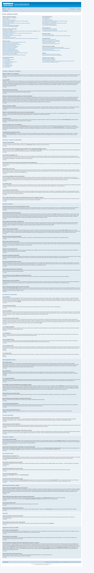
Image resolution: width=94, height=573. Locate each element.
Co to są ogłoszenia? (6, 63)
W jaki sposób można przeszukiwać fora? (49, 39)
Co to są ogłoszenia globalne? (8, 62)
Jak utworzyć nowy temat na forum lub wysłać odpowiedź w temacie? (14, 42)
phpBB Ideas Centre (61, 537)
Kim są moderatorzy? (45, 18)
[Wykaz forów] (8, 4)
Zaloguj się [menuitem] (79, 8)
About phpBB (37, 532)
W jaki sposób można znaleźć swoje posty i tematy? (51, 43)
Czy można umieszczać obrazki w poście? (10, 61)
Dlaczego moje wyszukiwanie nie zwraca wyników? (51, 40)
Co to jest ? (49, 24)
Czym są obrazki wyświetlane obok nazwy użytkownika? (12, 35)
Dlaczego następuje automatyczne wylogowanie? (11, 25)
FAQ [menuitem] (9, 8)
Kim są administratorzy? (46, 17)
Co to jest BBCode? (6, 58)
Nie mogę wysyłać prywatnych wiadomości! (49, 28)
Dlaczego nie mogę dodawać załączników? (10, 49)
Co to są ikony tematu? (6, 67)
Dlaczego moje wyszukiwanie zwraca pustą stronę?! (51, 41)
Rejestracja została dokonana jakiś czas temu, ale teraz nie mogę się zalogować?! (16, 23)
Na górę (5, 77)
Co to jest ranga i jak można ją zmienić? (9, 37)
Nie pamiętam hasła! (6, 24)
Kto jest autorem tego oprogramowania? (49, 58)
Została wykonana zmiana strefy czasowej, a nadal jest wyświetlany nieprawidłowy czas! (17, 33)
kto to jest (21, 545)
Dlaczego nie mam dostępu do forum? (9, 48)
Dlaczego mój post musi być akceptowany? (10, 53)
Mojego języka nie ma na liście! (8, 34)
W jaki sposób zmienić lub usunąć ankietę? (10, 47)
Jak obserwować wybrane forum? (48, 49)
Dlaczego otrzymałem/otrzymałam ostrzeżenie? (11, 50)
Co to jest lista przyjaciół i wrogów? (48, 34)
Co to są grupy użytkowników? (47, 19)
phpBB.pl (46, 564)
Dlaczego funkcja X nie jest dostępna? (48, 59)
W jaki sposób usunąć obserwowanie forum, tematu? (51, 50)
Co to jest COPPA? (6, 18)
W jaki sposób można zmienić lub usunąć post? (10, 43)
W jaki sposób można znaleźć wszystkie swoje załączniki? (52, 55)
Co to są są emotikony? (7, 60)
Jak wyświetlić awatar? (6, 36)
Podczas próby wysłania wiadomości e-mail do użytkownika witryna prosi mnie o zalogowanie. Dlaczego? (20, 38)
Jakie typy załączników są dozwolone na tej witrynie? (51, 54)
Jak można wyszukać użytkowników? (48, 42)
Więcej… (5, 8)
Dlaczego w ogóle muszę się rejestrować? (10, 17)
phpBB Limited (35, 531)
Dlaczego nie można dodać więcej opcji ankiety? (11, 46)
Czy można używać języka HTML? (8, 59)
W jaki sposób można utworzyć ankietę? (9, 45)
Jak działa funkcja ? (10, 26)
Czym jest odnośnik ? (49, 25)
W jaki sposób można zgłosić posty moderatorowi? (11, 51)
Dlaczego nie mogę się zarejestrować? (9, 19)
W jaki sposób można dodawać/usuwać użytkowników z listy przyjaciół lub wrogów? (56, 35)
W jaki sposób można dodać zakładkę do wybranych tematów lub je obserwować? (56, 48)
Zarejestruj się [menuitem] (72, 8)
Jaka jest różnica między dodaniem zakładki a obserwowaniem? (53, 47)
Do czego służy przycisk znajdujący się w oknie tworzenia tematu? (15, 52)
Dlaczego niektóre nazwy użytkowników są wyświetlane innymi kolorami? (54, 23)
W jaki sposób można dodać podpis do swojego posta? (12, 44)
